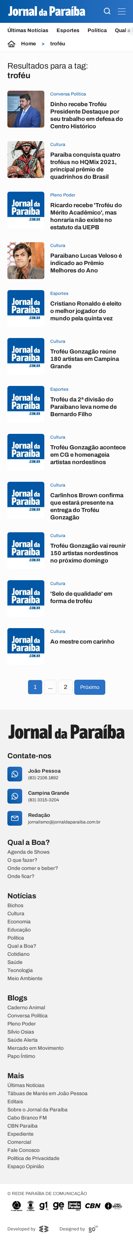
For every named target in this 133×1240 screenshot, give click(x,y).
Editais (15, 1101)
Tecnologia (20, 970)
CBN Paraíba (22, 1126)
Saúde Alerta (22, 1040)
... (50, 687)
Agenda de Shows (28, 852)
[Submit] (107, 11)
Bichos (15, 905)
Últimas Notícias (27, 30)
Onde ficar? (20, 876)
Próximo (89, 687)
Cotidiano (18, 954)
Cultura (15, 913)
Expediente (20, 1134)
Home (28, 43)
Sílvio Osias (20, 1032)
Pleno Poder (21, 1024)
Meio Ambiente (24, 978)
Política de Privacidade (33, 1158)
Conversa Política (27, 1015)
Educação (19, 930)
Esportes (68, 30)
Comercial (19, 1142)
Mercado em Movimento (35, 1048)
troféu (57, 43)
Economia (19, 921)
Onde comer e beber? (32, 868)
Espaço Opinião (25, 1166)
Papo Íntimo (21, 1056)
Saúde (15, 962)
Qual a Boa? (21, 946)
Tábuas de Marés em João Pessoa (47, 1093)
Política (97, 30)
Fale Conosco (23, 1150)
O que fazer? (22, 860)
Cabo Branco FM (27, 1118)
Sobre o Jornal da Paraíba (37, 1109)
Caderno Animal (26, 1007)
